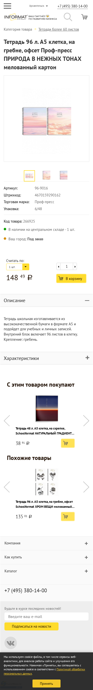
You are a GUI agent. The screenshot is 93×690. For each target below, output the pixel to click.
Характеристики (21, 358)
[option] (46, 119)
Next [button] (86, 420)
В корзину (74, 278)
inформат (31, 18)
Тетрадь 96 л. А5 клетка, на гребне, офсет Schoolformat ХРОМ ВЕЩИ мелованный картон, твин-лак (44, 504)
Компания (12, 543)
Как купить (13, 557)
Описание (14, 300)
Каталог (10, 571)
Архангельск (36, 5)
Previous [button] (7, 420)
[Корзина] (84, 16)
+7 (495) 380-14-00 (73, 6)
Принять (46, 683)
